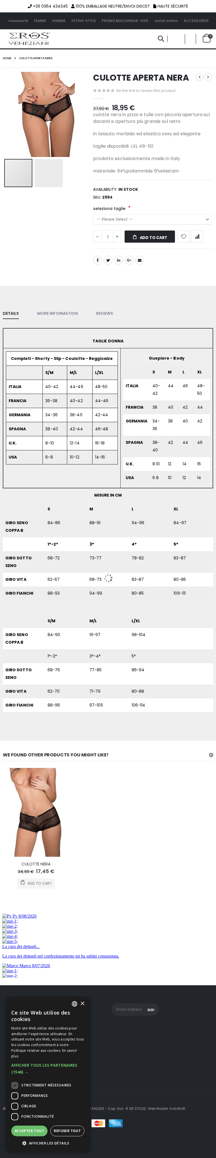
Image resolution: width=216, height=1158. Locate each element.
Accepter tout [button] (29, 1130)
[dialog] (48, 1074)
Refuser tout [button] (67, 1130)
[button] (47, 1068)
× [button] (82, 1004)
